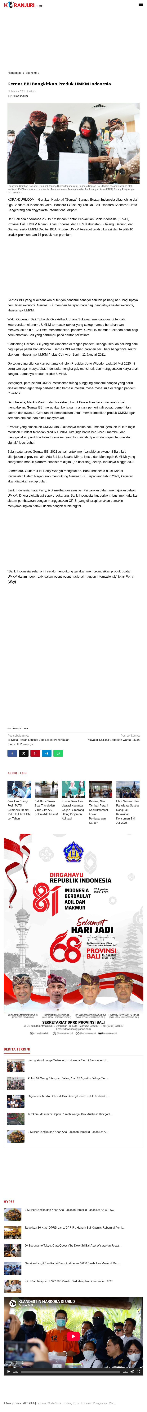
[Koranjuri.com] (23, 4)
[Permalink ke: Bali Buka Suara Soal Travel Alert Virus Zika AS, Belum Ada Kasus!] (46, 789)
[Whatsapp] (58, 753)
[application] (73, 1336)
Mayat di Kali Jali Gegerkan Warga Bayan (114, 738)
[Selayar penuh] (138, 1372)
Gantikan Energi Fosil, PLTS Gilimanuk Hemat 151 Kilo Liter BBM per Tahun (19, 810)
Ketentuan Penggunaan (94, 1403)
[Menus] (140, 5)
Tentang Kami (71, 1403)
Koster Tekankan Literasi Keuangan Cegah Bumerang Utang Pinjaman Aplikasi (73, 810)
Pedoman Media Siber (49, 1403)
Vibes (112, 1403)
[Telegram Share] (46, 753)
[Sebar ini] (12, 753)
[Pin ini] (35, 753)
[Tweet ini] (24, 753)
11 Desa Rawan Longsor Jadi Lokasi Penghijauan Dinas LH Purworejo (38, 740)
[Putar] (9, 1372)
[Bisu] (132, 1372)
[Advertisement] (73, 40)
